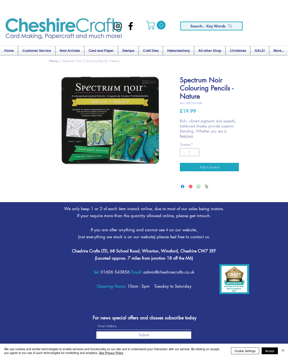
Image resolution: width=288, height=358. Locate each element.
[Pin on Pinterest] (190, 186)
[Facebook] (130, 26)
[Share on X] (206, 186)
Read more (186, 136)
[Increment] (196, 152)
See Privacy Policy (111, 353)
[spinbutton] (189, 152)
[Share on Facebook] (182, 186)
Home (53, 61)
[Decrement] (183, 152)
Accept (269, 351)
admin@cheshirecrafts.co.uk (168, 272)
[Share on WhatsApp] (198, 186)
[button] (157, 25)
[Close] (282, 351)
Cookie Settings (245, 351)
